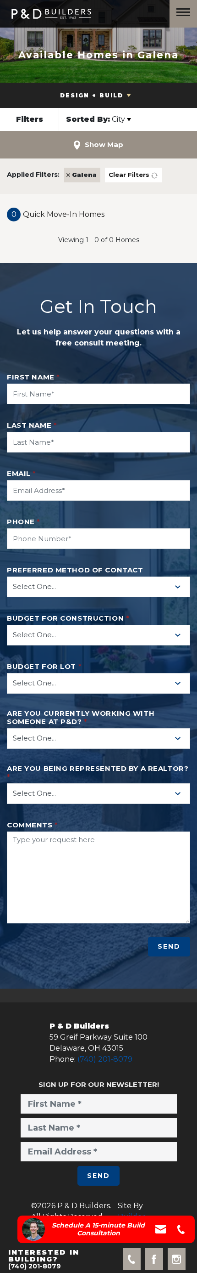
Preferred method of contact (75, 570)
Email (21, 474)
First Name (33, 377)
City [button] (95, 119)
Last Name (32, 425)
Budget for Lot (44, 666)
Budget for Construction (68, 618)
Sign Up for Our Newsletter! (98, 1084)
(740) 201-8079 (104, 1059)
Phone (23, 522)
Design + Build (91, 95)
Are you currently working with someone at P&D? (80, 717)
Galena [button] (84, 174)
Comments (32, 825)
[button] (29, 119)
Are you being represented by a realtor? (97, 772)
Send (169, 946)
